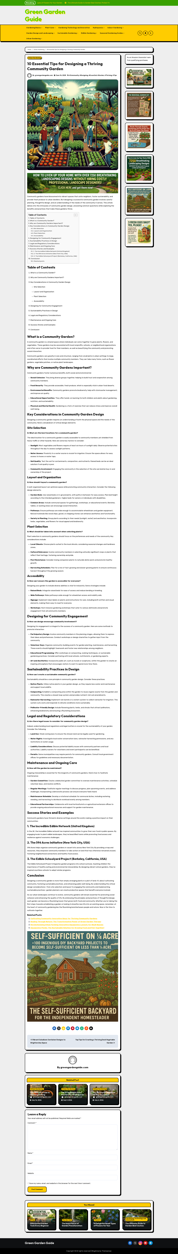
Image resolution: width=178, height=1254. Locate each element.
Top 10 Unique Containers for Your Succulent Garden (104, 1094)
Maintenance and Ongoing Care (42, 246)
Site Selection (38, 228)
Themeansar (106, 1251)
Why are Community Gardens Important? (46, 223)
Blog (32, 1220)
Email (30, 1163)
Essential (93, 75)
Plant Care (49, 28)
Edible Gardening (88, 33)
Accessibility (38, 235)
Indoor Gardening (115, 28)
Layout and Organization (43, 231)
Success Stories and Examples (42, 249)
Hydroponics (98, 28)
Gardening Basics (33, 28)
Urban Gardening (33, 38)
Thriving (109, 75)
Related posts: (39, 261)
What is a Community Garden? (42, 221)
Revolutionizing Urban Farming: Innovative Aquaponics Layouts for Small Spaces (66, 925)
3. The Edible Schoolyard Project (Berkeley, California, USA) (55, 256)
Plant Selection (39, 233)
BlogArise (95, 1251)
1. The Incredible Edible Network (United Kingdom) (51, 251)
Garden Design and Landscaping (40, 33)
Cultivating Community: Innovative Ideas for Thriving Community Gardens (63, 919)
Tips (115, 75)
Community (74, 75)
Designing (84, 75)
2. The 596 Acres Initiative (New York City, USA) (51, 253)
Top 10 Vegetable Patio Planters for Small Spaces (72, 1093)
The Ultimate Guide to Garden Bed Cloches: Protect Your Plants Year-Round (136, 1226)
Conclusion (35, 259)
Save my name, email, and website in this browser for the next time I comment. (60, 1183)
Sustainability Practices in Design (43, 241)
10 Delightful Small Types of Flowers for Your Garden (105, 1225)
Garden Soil (67, 1220)
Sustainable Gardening (67, 33)
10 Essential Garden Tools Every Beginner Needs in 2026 (39, 1225)
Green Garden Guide (45, 15)
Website (31, 1173)
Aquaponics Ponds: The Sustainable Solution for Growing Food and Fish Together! (67, 928)
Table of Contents (37, 218)
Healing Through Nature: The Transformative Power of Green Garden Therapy (65, 922)
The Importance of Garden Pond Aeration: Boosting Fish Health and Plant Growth (73, 1226)
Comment (32, 1123)
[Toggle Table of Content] (74, 215)
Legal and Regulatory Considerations (45, 243)
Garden (101, 75)
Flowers (98, 1220)
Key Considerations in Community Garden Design (49, 226)
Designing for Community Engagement (45, 238)
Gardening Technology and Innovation (74, 28)
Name (30, 1153)
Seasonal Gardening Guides (111, 33)
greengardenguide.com (44, 75)
